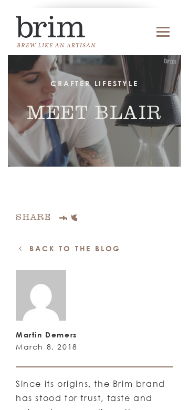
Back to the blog (73, 248)
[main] (94, 205)
